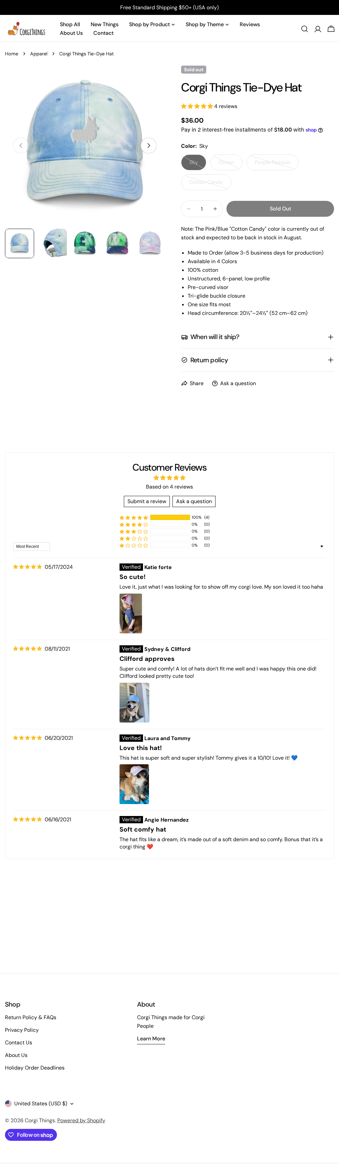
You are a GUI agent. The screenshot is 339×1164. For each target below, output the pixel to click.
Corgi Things (40, 1120)
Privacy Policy (22, 1029)
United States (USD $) (40, 1103)
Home (11, 54)
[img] (27, 566)
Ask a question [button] (194, 501)
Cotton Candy (210, 184)
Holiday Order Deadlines (35, 1067)
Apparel (38, 54)
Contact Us (18, 1042)
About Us (16, 1055)
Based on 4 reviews (169, 486)
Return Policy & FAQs (30, 1017)
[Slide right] (149, 145)
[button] (197, 106)
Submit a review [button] (146, 501)
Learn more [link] (151, 1038)
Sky (197, 164)
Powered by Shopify (81, 1120)
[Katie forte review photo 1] (131, 613)
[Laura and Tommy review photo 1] (134, 784)
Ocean (230, 164)
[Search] (304, 28)
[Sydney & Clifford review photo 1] (134, 703)
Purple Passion (277, 164)
